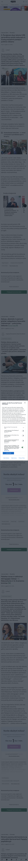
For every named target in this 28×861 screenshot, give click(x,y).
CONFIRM (8, 453)
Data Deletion (6, 458)
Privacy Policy (22, 458)
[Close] (25, 403)
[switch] (23, 431)
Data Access (14, 458)
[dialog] (14, 430)
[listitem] (14, 428)
